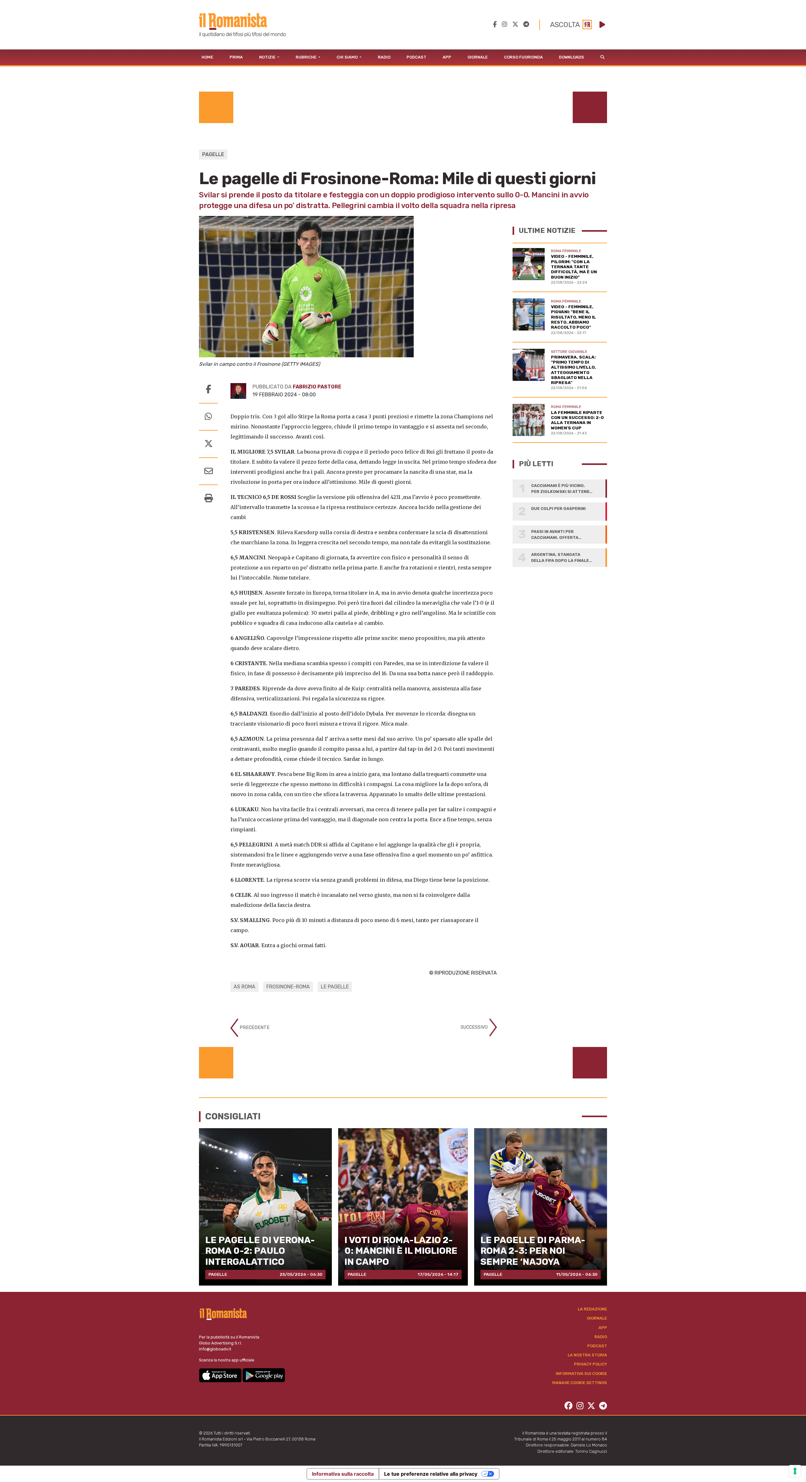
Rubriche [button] (306, 57)
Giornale (478, 57)
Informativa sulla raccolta (343, 1474)
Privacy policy (590, 1364)
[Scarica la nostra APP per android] (263, 1374)
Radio (384, 57)
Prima (236, 57)
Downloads (571, 57)
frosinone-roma (288, 987)
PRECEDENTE (254, 1027)
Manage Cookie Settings (579, 1382)
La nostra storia (587, 1355)
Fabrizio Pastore (317, 387)
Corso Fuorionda (523, 57)
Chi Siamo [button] (348, 57)
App (447, 57)
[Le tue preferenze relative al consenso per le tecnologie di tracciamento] (795, 1471)
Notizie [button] (267, 57)
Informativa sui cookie (581, 1373)
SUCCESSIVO (475, 1027)
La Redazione (592, 1309)
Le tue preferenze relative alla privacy (430, 1474)
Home (207, 57)
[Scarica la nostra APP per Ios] (220, 1374)
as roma (244, 987)
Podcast (416, 57)
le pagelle (335, 987)
